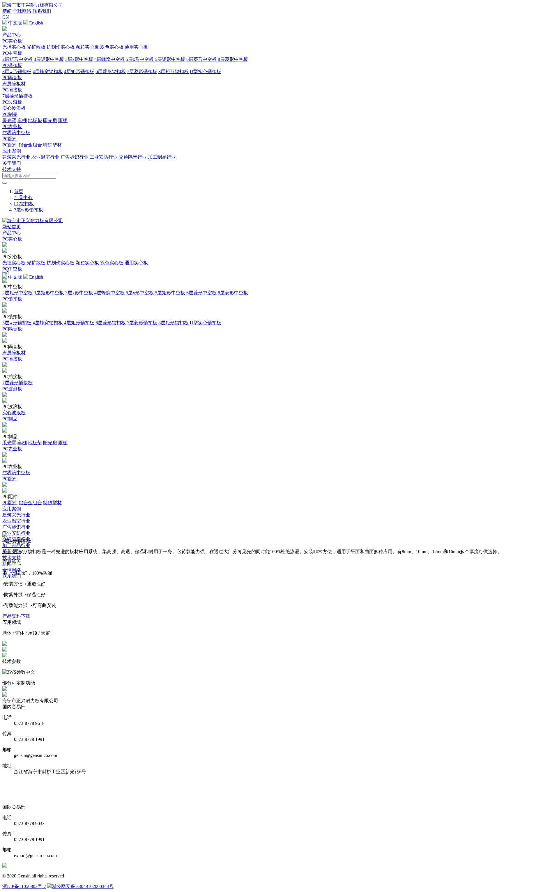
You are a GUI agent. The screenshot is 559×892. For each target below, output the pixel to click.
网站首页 (11, 226)
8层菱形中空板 (233, 59)
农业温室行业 (45, 157)
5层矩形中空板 (170, 59)
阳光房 (50, 120)
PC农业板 (12, 126)
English (35, 22)
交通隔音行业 (133, 157)
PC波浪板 (12, 102)
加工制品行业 (162, 157)
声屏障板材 (14, 83)
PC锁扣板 (12, 65)
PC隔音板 (12, 77)
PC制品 (9, 114)
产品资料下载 (16, 616)
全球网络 (22, 11)
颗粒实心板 (87, 47)
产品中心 (11, 34)
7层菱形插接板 (17, 95)
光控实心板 (14, 47)
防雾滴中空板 (16, 132)
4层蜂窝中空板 (109, 59)
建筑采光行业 (16, 157)
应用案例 (11, 150)
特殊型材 (52, 144)
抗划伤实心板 (61, 47)
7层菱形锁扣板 (142, 71)
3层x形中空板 (79, 59)
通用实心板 (136, 47)
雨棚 (63, 120)
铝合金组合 (30, 144)
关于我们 (11, 163)
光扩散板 (36, 47)
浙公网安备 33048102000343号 (83, 886)
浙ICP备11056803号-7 (24, 886)
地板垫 (35, 120)
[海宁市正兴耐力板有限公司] (32, 5)
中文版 (14, 22)
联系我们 (42, 11)
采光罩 (9, 120)
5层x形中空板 (140, 59)
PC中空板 (12, 53)
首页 (18, 191)
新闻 (7, 11)
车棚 (22, 120)
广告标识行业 (75, 157)
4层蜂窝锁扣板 (48, 71)
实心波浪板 (14, 108)
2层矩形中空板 (17, 59)
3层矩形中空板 (49, 59)
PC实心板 (12, 40)
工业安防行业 (104, 157)
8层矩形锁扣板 (173, 71)
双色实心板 (111, 47)
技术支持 (11, 169)
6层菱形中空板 (201, 59)
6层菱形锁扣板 (110, 71)
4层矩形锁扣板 (79, 71)
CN (5, 17)
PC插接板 (12, 89)
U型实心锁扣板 (205, 71)
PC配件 (9, 138)
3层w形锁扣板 (16, 71)
